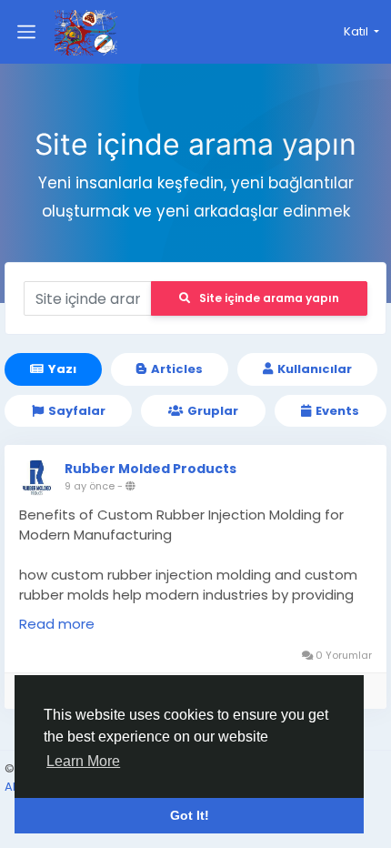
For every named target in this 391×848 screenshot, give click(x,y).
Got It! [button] (189, 815)
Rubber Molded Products (150, 468)
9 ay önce (90, 486)
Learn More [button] (83, 761)
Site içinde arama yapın (269, 298)
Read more (57, 623)
